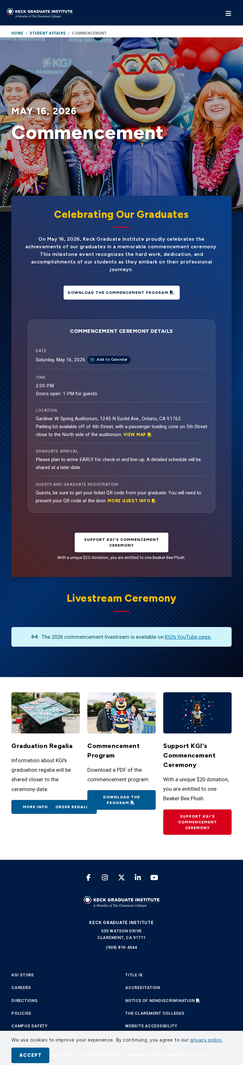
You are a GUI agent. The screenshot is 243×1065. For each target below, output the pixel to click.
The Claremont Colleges (154, 1013)
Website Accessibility (151, 1026)
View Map (134, 434)
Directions (24, 1000)
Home (17, 33)
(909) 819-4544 (121, 947)
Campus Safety (29, 1026)
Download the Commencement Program (118, 292)
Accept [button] (30, 1055)
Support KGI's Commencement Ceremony (197, 822)
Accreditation (142, 987)
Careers (21, 987)
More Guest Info (129, 500)
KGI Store (22, 975)
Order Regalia (73, 807)
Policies (21, 1013)
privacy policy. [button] (206, 1040)
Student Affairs (47, 33)
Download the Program (121, 800)
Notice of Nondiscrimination (160, 1000)
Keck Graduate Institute (121, 922)
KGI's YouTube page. (188, 637)
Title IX (134, 975)
